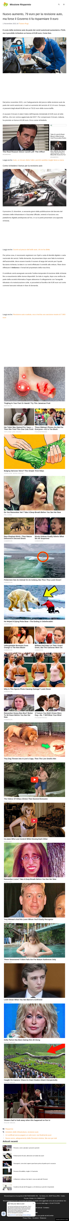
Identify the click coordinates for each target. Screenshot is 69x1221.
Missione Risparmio (20, 4)
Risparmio (9, 1129)
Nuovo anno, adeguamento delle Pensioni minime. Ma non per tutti (31, 1138)
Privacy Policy (27, 1218)
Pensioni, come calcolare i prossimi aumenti (26, 1148)
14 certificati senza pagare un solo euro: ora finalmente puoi (28, 1135)
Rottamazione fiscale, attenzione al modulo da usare (28, 1155)
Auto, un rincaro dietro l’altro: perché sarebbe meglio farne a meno (38, 160)
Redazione (43, 1218)
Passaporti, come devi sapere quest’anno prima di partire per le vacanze (34, 1163)
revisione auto (33, 1132)
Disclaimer (35, 1218)
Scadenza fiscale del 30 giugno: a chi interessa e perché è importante (33, 1187)
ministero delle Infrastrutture (16, 1132)
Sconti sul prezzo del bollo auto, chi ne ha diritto (31, 250)
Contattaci (46, 1207)
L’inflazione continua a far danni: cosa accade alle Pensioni (30, 1179)
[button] (58, 4)
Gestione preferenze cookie (62, 1219)
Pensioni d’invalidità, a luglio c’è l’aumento (25, 1171)
